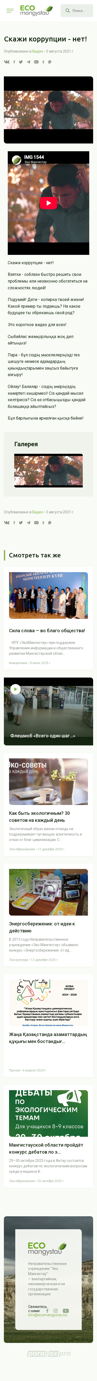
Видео (37, 51)
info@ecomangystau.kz (47, 1315)
